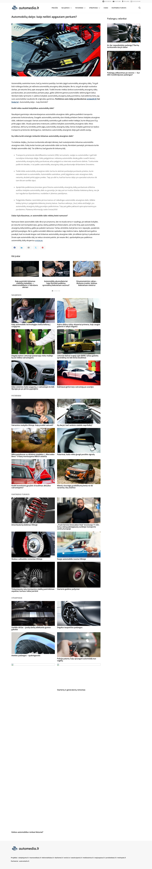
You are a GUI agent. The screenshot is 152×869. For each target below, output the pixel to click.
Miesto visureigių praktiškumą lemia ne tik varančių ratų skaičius (75, 486)
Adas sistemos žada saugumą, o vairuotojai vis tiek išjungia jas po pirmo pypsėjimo (32, 388)
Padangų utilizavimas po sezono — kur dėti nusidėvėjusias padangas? (123, 74)
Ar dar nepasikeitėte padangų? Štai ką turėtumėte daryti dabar (123, 46)
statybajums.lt (23, 858)
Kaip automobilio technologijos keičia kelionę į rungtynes (30, 325)
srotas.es (39, 240)
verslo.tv (67, 858)
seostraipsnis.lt (76, 858)
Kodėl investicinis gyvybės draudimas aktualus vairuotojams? (31, 486)
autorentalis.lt (24, 861)
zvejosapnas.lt (99, 858)
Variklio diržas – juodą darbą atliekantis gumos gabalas (31, 628)
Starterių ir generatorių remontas (71, 690)
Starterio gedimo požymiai (68, 589)
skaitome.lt (59, 858)
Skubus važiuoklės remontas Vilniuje (26, 559)
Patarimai (79, 8)
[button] (52, 291)
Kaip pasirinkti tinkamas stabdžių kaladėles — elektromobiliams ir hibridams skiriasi (25, 284)
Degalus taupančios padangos (69, 627)
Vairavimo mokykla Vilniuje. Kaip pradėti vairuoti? (32, 425)
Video (106, 8)
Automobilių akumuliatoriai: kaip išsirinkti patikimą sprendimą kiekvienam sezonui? (55, 283)
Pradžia (55, 8)
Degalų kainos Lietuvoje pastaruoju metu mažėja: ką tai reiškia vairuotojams (32, 356)
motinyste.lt (121, 858)
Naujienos (65, 8)
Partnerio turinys (119, 8)
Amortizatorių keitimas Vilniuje (24, 525)
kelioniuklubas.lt (48, 858)
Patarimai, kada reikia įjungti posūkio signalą (76, 454)
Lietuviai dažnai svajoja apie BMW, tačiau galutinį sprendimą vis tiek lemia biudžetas (77, 356)
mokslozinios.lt (88, 858)
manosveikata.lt (35, 858)
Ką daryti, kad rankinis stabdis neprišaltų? (74, 425)
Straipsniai (93, 8)
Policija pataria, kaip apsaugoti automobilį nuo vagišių (76, 659)
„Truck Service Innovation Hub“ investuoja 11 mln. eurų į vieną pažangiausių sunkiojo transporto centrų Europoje (78, 527)
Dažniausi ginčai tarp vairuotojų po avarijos (75, 387)
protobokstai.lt (111, 858)
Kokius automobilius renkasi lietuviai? (27, 832)
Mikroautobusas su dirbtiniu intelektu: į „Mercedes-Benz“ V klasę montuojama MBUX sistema (33, 455)
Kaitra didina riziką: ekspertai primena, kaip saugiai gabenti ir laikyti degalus (78, 325)
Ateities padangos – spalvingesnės (25, 655)
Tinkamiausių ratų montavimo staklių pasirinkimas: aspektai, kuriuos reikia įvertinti (33, 590)
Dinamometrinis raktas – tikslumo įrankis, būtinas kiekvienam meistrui (86, 283)
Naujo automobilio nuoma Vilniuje (71, 559)
